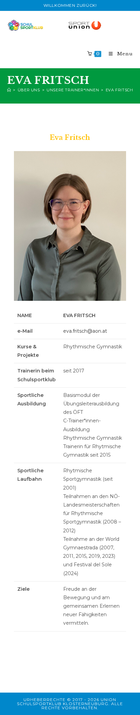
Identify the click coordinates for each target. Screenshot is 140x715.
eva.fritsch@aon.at (85, 331)
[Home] (9, 90)
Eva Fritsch (119, 90)
